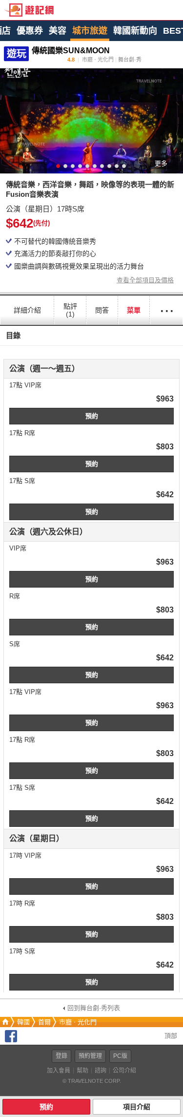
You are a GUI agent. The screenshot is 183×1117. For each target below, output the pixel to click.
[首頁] (4, 1022)
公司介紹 (124, 1070)
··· (166, 309)
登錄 (61, 1056)
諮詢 (100, 1070)
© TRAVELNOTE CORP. (91, 1081)
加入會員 (58, 1070)
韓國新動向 (135, 31)
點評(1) (70, 310)
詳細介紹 (27, 310)
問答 (102, 310)
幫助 (82, 1070)
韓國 (23, 1022)
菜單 (134, 310)
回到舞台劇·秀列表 (93, 1008)
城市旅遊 (89, 31)
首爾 (44, 1022)
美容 (57, 31)
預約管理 (90, 1056)
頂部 (170, 1035)
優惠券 (30, 31)
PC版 (120, 1056)
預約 (91, 416)
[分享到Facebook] (11, 1040)
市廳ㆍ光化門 (78, 1022)
